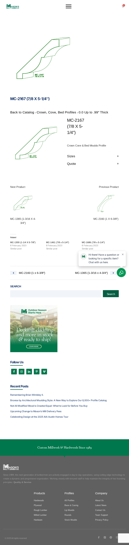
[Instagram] (117, 537)
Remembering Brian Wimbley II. (27, 394)
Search (15, 286)
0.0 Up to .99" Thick (93, 112)
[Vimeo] (105, 537)
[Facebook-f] (99, 537)
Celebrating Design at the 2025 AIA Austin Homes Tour (39, 416)
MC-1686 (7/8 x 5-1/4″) (93, 242)
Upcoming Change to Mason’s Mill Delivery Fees (36, 411)
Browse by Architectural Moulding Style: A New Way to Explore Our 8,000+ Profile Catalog (58, 400)
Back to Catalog (22, 112)
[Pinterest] (111, 537)
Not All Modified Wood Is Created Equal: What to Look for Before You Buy (49, 405)
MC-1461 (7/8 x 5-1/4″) (57, 242)
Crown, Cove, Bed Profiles (57, 112)
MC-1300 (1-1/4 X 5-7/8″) (23, 242)
